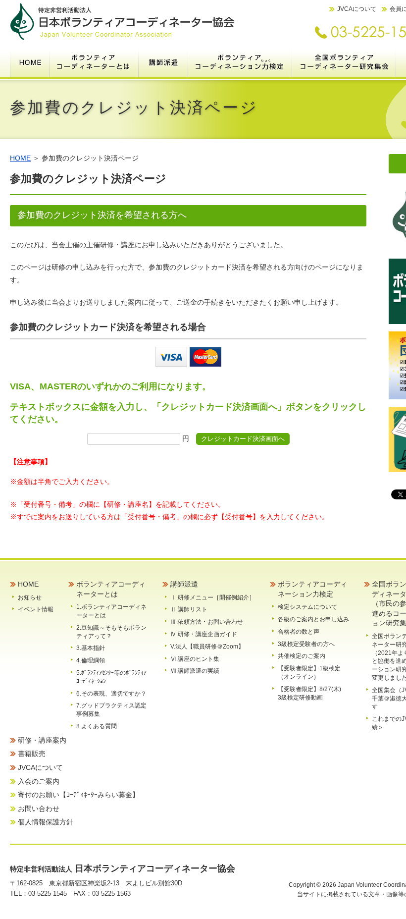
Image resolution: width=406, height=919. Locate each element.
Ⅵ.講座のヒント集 (194, 658)
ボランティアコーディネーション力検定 (240, 62)
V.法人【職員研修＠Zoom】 (207, 646)
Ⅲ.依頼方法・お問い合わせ (206, 621)
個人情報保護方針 (45, 822)
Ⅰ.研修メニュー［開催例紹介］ (212, 597)
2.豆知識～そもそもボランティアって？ (111, 632)
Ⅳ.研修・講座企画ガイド (203, 634)
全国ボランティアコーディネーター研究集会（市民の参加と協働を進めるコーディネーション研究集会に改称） (344, 62)
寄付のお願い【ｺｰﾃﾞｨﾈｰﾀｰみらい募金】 (78, 795)
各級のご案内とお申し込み (313, 619)
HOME (30, 62)
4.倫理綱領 (90, 660)
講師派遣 (163, 62)
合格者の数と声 (298, 631)
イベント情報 (35, 609)
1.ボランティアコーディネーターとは (111, 611)
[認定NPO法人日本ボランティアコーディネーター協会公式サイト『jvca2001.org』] (122, 38)
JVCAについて (356, 8)
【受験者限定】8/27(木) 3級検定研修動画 (312, 693)
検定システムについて (307, 606)
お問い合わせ (38, 808)
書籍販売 (32, 753)
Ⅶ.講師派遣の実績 (194, 670)
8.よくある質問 (96, 726)
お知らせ (30, 597)
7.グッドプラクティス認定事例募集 (111, 709)
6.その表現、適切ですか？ (111, 693)
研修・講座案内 (42, 740)
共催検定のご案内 (301, 655)
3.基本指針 (90, 648)
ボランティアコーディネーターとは (94, 62)
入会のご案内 (38, 781)
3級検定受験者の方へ (306, 644)
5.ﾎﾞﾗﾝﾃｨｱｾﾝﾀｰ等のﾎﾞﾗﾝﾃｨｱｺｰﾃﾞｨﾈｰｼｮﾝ (111, 677)
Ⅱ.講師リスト (188, 609)
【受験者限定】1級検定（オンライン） (309, 672)
